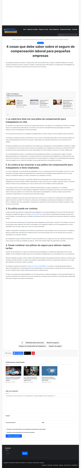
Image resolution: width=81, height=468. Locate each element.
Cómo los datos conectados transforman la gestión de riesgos (13, 378)
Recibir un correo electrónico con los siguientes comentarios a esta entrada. (26, 429)
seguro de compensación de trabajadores (33, 346)
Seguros (61, 465)
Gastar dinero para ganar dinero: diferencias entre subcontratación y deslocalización (68, 103)
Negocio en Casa (43, 29)
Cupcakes (44, 465)
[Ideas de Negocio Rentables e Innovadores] (10, 30)
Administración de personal (35, 342)
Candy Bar (49, 465)
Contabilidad (74, 465)
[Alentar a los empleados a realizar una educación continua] (11, 102)
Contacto (74, 29)
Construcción (67, 465)
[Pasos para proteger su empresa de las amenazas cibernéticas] (49, 371)
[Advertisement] (40, 11)
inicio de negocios (53, 342)
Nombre (8, 415)
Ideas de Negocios (54, 29)
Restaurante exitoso (65, 29)
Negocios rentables (32, 29)
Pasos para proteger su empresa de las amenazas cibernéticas (49, 378)
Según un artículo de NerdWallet (37, 266)
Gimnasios (55, 465)
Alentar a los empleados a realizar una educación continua (21, 103)
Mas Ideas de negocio (38, 462)
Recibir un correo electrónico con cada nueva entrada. (21, 432)
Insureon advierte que (36, 214)
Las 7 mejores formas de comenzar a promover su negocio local (30, 378)
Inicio (24, 29)
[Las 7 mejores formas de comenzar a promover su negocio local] (31, 371)
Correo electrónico (11, 422)
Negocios (19, 39)
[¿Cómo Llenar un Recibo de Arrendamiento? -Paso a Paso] (34, 102)
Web (43, 422)
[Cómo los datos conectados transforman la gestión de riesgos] (13, 371)
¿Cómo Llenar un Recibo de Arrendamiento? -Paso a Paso (44, 103)
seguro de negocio (55, 346)
